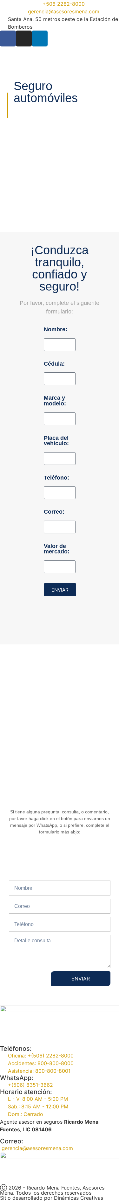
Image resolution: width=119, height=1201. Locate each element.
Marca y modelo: (55, 401)
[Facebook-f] (8, 38)
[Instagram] (24, 38)
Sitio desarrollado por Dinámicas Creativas (51, 1198)
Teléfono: (56, 478)
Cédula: (54, 364)
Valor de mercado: (56, 549)
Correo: (54, 512)
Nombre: (55, 330)
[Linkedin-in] (40, 38)
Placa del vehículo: (56, 441)
